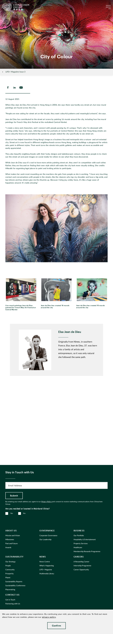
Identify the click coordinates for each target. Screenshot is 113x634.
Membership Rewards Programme (87, 551)
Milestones (9, 540)
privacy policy (49, 617)
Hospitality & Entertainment (85, 540)
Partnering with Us (12, 604)
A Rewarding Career (81, 562)
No (24, 513)
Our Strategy (10, 562)
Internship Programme (82, 566)
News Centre (44, 562)
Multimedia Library (46, 574)
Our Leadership (45, 540)
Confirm (56, 625)
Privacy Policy (46, 501)
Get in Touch (10, 600)
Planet (7, 578)
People (8, 566)
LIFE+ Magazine (45, 570)
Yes (11, 513)
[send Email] (21, 87)
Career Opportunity (81, 570)
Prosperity (9, 574)
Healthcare (78, 548)
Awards (8, 548)
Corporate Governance (48, 536)
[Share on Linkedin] (14, 87)
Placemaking (10, 590)
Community (10, 570)
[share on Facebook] (7, 87)
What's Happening (46, 566)
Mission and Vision (12, 536)
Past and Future (11, 544)
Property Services (81, 544)
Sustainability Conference (15, 586)
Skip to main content (10, 2)
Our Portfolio (79, 536)
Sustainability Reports (13, 582)
